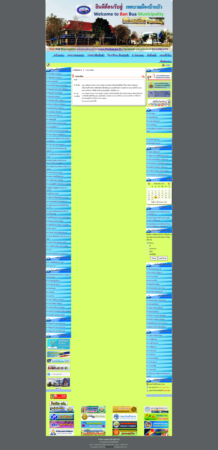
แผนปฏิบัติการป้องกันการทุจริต (59, 184)
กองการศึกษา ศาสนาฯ (56, 300)
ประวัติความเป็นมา (55, 74)
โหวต (154, 258)
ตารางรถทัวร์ (153, 277)
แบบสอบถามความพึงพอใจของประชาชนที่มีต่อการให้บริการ (159, 225)
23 (149, 197)
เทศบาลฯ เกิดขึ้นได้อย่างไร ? (158, 156)
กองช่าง (51, 296)
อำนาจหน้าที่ (53, 82)
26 (159, 197)
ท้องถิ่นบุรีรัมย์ (153, 312)
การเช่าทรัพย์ (153, 358)
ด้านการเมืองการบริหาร (56, 104)
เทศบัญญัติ (52, 119)
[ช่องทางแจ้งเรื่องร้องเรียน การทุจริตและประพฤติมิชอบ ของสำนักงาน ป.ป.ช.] (159, 89)
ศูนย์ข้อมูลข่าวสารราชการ (157, 323)
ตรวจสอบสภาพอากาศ (156, 288)
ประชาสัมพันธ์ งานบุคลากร (58, 254)
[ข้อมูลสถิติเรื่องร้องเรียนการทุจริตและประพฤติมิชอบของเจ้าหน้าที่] (159, 106)
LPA (49, 250)
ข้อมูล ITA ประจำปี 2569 (56, 331)
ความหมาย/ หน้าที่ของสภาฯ (158, 175)
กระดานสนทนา (154, 121)
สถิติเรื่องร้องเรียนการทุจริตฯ (58, 225)
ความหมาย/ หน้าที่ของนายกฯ (159, 163)
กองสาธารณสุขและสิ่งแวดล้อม (59, 311)
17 (152, 195)
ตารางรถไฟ (152, 280)
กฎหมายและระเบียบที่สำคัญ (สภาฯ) (58, 206)
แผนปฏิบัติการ (53, 127)
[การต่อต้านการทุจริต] (58, 358)
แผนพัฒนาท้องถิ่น (54, 112)
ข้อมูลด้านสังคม (54, 97)
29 (169, 197)
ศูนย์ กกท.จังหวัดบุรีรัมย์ (157, 327)
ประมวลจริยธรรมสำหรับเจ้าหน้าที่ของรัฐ (57, 212)
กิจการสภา (52, 229)
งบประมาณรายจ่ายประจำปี (58, 131)
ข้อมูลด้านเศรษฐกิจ (55, 93)
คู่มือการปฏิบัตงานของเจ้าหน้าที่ (57, 189)
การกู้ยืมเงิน (152, 339)
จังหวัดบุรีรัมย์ (153, 304)
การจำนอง (152, 351)
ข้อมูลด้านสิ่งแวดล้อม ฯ (56, 101)
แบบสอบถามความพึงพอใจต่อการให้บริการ (158, 213)
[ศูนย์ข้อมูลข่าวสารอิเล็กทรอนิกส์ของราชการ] (58, 350)
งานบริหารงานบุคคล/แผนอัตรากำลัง (59, 155)
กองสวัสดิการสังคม (55, 304)
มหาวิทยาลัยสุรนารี (155, 292)
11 (156, 193)
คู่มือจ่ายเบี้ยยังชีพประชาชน (58, 198)
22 (169, 195)
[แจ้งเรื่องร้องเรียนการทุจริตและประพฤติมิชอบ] (159, 80)
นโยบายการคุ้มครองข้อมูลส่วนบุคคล (159, 375)
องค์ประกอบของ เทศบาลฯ (157, 167)
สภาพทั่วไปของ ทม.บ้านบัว (57, 85)
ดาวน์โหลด (152, 125)
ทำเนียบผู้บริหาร (54, 281)
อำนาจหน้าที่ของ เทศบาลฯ (158, 160)
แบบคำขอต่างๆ (154, 140)
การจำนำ (151, 355)
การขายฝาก (152, 362)
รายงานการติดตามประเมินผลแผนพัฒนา (58, 140)
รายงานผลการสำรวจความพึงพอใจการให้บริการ (158, 219)
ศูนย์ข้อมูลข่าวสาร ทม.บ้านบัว (58, 217)
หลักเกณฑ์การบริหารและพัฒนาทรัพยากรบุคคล (57, 162)
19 (159, 195)
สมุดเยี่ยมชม (153, 117)
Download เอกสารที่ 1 (89, 101)
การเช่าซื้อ (152, 366)
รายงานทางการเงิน (55, 173)
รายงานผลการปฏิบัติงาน (57, 135)
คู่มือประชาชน (53, 194)
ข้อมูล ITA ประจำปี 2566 (56, 327)
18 (156, 195)
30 (149, 200)
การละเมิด (152, 370)
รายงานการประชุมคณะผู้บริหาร (56, 149)
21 (166, 195)
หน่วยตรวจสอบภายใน (56, 315)
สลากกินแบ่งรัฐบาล (155, 273)
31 (152, 200)
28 (166, 197)
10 (152, 193)
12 (159, 193)
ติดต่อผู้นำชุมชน (154, 143)
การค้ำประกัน (153, 343)
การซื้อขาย (152, 347)
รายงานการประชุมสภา (56, 145)
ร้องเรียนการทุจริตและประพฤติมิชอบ (159, 130)
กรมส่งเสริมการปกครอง (157, 300)
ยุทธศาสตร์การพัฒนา (56, 108)
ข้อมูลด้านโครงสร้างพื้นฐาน (58, 89)
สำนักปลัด (52, 288)
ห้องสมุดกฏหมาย (154, 269)
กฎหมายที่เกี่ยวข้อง (155, 336)
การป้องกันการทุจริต (55, 180)
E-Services (52, 266)
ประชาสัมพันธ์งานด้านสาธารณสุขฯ (59, 237)
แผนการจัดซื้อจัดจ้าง (56, 176)
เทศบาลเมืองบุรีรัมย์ (155, 308)
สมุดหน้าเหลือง (154, 284)
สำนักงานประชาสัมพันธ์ (157, 316)
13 (162, 193)
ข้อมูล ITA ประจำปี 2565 (56, 324)
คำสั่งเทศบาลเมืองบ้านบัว (57, 123)
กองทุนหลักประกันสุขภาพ (57, 201)
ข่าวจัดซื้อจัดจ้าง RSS (56, 262)
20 (162, 195)
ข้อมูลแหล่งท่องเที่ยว (55, 221)
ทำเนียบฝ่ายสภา (54, 285)
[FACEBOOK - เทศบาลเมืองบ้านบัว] (58, 376)
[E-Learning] (58, 363)
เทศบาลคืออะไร (154, 152)
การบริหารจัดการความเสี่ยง (58, 246)
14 (166, 193)
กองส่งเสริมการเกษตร (56, 307)
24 (152, 197)
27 (162, 197)
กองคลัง (51, 292)
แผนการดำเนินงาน (55, 116)
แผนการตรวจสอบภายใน (57, 242)
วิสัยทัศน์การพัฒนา (55, 78)
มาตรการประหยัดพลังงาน (57, 233)
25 (156, 197)
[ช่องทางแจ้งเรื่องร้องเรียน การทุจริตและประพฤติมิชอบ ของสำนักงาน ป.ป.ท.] (159, 98)
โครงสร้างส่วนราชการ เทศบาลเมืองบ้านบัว (59, 276)
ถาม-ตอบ (151, 114)
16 (149, 195)
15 (169, 193)
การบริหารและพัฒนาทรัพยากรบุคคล (59, 168)
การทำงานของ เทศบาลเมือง (158, 171)
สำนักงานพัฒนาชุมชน (156, 319)
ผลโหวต (162, 258)
